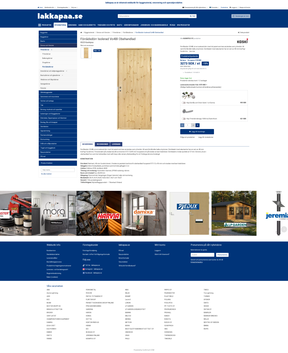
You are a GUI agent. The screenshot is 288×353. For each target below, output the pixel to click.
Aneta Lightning (52, 293)
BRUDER (50, 312)
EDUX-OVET (51, 325)
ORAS (127, 335)
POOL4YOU (168, 303)
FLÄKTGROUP (91, 299)
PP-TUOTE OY (169, 306)
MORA (127, 325)
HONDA (88, 316)
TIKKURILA (168, 339)
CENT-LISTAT (51, 316)
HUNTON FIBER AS (92, 322)
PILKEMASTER (169, 293)
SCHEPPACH (168, 325)
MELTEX (128, 316)
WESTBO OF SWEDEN (211, 322)
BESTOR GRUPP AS (54, 306)
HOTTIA (89, 319)
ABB (48, 290)
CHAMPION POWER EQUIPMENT (58, 319)
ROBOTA (167, 319)
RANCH (166, 316)
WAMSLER (207, 312)
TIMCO (206, 290)
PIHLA (127, 339)
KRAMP (127, 296)
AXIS (48, 296)
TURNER (207, 296)
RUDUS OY (168, 322)
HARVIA (88, 312)
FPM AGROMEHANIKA (93, 306)
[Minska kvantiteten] (182, 125)
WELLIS (206, 319)
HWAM (88, 325)
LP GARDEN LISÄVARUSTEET (135, 309)
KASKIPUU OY (91, 339)
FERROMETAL (91, 290)
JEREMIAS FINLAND (93, 335)
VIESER (206, 306)
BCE (48, 299)
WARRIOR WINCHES (210, 316)
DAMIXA (49, 322)
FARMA (49, 339)
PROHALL (167, 312)
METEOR (128, 322)
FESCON (89, 293)
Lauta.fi (128, 299)
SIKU (166, 329)
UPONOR (207, 299)
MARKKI (128, 312)
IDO (87, 329)
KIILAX (127, 293)
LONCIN (127, 303)
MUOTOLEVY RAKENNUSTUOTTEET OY (139, 329)
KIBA (126, 290)
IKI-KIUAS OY (90, 332)
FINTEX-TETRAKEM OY (94, 296)
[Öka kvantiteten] (198, 125)
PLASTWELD (168, 296)
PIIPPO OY (168, 290)
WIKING (206, 325)
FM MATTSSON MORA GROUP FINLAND (100, 303)
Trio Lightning (208, 293)
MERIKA (128, 319)
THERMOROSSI (169, 335)
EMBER (49, 332)
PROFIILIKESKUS (170, 309)
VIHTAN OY (208, 309)
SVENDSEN (168, 332)
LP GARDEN (129, 306)
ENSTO (49, 335)
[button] (87, 45)
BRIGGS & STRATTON (54, 309)
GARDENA (89, 309)
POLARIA (167, 299)
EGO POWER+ (51, 329)
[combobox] (157, 16)
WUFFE (206, 329)
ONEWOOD (129, 332)
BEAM (49, 303)
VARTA (206, 303)
